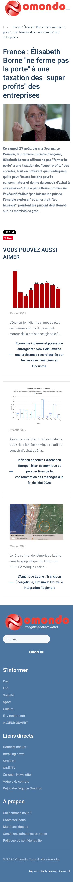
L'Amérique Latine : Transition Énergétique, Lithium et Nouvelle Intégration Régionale (39, 582)
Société (8, 695)
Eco (5, 688)
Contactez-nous (14, 819)
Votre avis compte (16, 781)
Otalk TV (9, 767)
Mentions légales (15, 826)
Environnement (14, 715)
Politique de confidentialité (22, 840)
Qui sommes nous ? (17, 813)
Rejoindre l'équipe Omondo (22, 788)
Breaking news (13, 754)
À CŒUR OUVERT (15, 722)
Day (6, 681)
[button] (68, 8)
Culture (8, 709)
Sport (7, 702)
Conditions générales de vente (25, 833)
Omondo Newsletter (17, 774)
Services (9, 760)
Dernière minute (14, 747)
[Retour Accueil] (34, 8)
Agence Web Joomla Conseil (49, 871)
